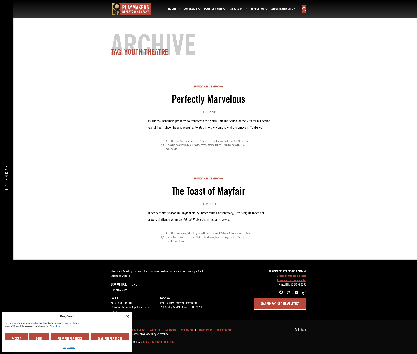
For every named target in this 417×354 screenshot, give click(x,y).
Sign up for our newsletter (280, 304)
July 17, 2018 (210, 112)
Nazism (245, 141)
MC (239, 141)
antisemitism (193, 141)
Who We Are (187, 330)
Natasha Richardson (229, 233)
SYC (191, 145)
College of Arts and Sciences (291, 276)
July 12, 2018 (210, 204)
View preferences (70, 338)
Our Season (190, 9)
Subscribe (155, 330)
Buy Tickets (170, 330)
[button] (127, 316)
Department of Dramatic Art (291, 280)
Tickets (172, 9)
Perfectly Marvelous (208, 99)
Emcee (210, 141)
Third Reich (226, 145)
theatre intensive (200, 145)
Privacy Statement (69, 347)
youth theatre (171, 149)
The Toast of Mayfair (208, 191)
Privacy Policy (205, 330)
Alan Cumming (181, 141)
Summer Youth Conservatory (208, 86)
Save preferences (109, 338)
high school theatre (221, 141)
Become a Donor (136, 330)
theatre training (214, 145)
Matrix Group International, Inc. (157, 342)
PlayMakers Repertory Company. (134, 334)
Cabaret (203, 141)
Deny (39, 338)
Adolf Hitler (170, 141)
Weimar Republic (238, 145)
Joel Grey (233, 141)
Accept (16, 338)
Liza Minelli (215, 233)
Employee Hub (224, 330)
